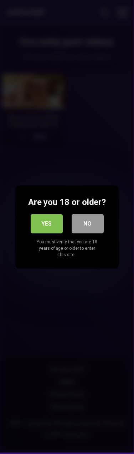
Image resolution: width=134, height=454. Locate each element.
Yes (46, 223)
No (87, 223)
